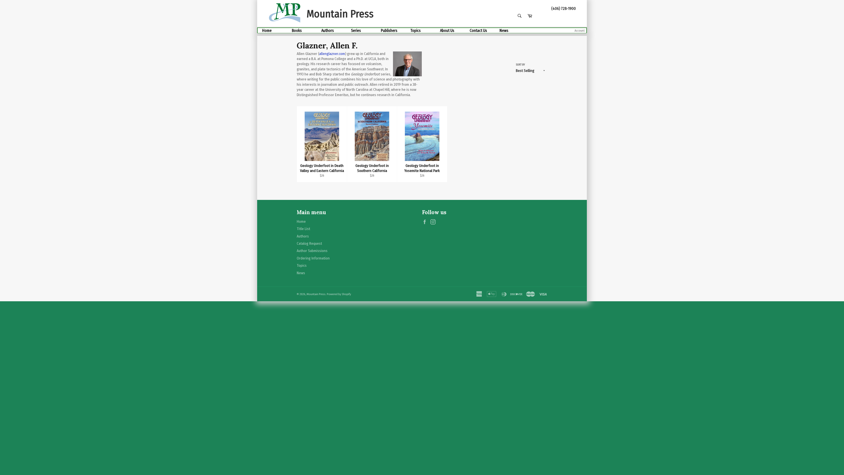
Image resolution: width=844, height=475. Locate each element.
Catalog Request (309, 243)
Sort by (520, 64)
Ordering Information (313, 258)
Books (297, 30)
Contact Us (478, 30)
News (503, 30)
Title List (303, 229)
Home (267, 30)
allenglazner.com (332, 53)
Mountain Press (316, 294)
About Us (447, 30)
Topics (415, 30)
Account (580, 31)
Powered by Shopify (339, 294)
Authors (327, 30)
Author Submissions (312, 250)
